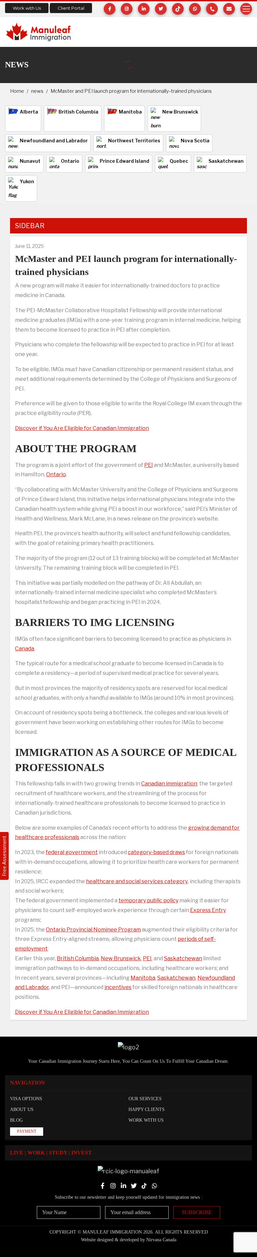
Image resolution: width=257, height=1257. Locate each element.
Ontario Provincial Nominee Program (93, 929)
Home (17, 91)
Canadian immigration (169, 783)
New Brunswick (121, 958)
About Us (21, 1109)
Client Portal (71, 8)
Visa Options (26, 1098)
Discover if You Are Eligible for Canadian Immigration (82, 428)
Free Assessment (4, 856)
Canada (24, 648)
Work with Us (27, 8)
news (37, 91)
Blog (16, 1120)
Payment (26, 1131)
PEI (148, 465)
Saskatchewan (183, 958)
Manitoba (143, 978)
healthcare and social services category (137, 881)
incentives (118, 987)
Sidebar (30, 226)
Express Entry (208, 910)
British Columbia (78, 958)
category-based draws (156, 852)
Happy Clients (146, 1109)
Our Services (145, 1098)
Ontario (56, 474)
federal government (72, 852)
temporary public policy (148, 900)
